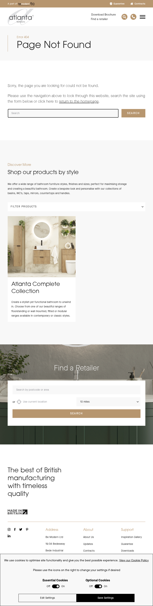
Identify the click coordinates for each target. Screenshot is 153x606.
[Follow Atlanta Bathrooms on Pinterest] (27, 529)
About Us (88, 537)
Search (76, 413)
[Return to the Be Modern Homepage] (46, 17)
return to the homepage (79, 101)
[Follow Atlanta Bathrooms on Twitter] (20, 529)
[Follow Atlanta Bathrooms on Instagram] (9, 529)
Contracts (140, 3)
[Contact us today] (133, 17)
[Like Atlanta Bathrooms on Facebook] (14, 529)
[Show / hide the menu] (142, 17)
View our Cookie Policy (134, 560)
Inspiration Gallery (131, 537)
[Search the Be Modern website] (124, 17)
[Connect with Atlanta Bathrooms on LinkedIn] (9, 536)
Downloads (127, 551)
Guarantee (118, 3)
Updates (88, 544)
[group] (42, 269)
